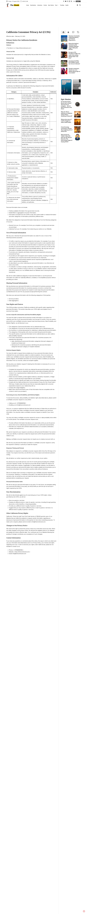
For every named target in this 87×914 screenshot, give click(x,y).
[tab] (63, 32)
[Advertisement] (43, 17)
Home (27, 5)
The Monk (14, 5)
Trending (62, 5)
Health (66, 5)
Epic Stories (51, 5)
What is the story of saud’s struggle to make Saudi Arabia (66, 121)
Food (56, 5)
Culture (45, 5)
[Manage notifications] (84, 911)
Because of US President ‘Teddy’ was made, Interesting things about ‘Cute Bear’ (74, 55)
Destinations (33, 5)
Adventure (39, 5)
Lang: (74, 1)
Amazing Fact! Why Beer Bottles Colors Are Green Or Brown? (74, 62)
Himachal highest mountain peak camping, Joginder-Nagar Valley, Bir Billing (74, 46)
